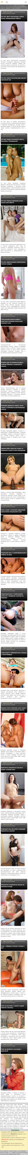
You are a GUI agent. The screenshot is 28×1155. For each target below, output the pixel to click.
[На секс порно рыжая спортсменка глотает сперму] (13, 284)
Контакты (15, 1130)
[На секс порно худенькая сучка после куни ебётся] (13, 225)
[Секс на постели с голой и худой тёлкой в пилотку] (13, 1021)
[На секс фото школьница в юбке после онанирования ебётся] (13, 41)
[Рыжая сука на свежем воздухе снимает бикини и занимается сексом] (13, 378)
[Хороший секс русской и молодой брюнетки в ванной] (13, 851)
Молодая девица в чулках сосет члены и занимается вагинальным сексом (13, 407)
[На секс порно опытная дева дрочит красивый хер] (13, 102)
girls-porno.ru (4, 1139)
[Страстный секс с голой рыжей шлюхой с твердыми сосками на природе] (13, 617)
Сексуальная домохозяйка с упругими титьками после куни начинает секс (12, 321)
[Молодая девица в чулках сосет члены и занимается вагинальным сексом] (13, 421)
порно (10, 1152)
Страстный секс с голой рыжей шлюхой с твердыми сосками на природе (12, 596)
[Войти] (6, 2)
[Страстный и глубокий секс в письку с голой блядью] (13, 674)
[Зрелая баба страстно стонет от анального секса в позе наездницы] (13, 473)
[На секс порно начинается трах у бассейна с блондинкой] (13, 164)
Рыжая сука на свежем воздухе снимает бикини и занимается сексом (12, 364)
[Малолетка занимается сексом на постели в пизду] (13, 909)
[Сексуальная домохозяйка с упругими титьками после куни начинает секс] (13, 335)
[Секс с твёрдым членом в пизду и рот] (13, 970)
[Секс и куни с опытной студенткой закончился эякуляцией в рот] (13, 524)
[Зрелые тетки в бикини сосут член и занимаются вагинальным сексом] (13, 731)
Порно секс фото (8, 11)
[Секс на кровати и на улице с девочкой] (13, 1073)
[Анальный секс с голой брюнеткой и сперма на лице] (13, 567)
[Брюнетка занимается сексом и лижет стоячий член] (13, 792)
